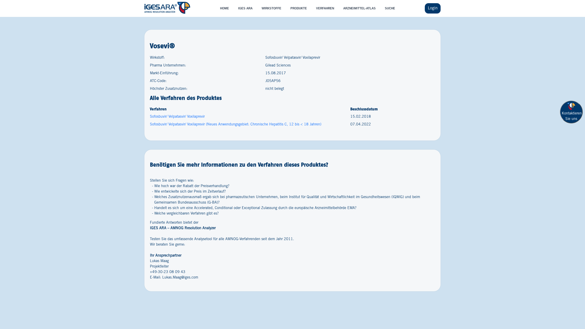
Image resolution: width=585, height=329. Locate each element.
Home (224, 8)
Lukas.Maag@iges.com (180, 277)
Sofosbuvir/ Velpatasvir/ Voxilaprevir (177, 116)
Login (433, 8)
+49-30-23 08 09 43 (167, 272)
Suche (390, 8)
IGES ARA (245, 8)
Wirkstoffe (271, 8)
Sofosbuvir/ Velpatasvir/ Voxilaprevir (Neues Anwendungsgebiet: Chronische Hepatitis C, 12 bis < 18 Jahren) (235, 124)
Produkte (298, 8)
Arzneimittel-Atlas (359, 8)
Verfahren (325, 8)
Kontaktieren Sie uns (572, 116)
